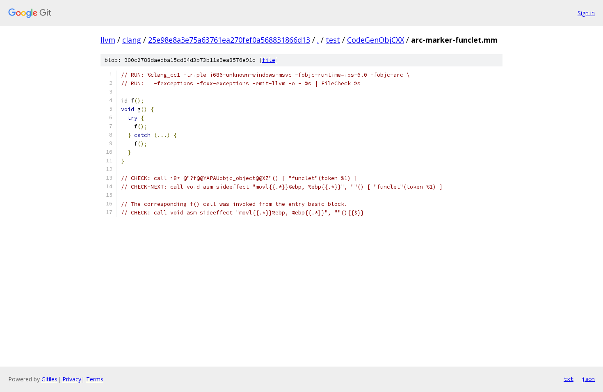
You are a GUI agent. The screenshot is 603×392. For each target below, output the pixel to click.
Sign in (586, 13)
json (588, 379)
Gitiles (49, 379)
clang (131, 40)
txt (568, 379)
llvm (107, 40)
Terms (94, 379)
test (333, 40)
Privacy (71, 379)
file (268, 60)
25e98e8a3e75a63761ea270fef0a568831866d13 (229, 40)
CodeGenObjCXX (375, 40)
